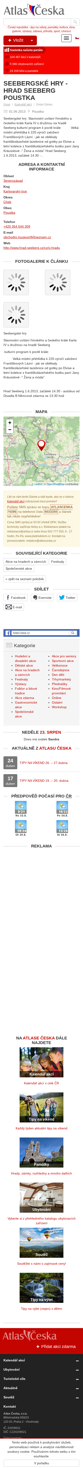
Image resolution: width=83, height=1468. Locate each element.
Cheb (7, 202)
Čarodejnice (60, 670)
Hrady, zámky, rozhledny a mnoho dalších (41, 1173)
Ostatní (57, 702)
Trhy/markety (61, 679)
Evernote (45, 598)
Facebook (18, 598)
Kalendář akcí (23, 104)
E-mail (17, 607)
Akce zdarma (24, 698)
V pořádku (41, 1463)
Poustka (9, 212)
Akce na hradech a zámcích (26, 561)
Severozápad (13, 180)
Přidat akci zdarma (58, 1346)
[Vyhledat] (75, 22)
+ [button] (9, 423)
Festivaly (57, 561)
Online (56, 698)
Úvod (6, 104)
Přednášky (59, 684)
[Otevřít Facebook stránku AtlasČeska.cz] (41, 633)
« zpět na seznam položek (25, 579)
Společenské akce (19, 568)
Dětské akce (24, 665)
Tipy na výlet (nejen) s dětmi (41, 1308)
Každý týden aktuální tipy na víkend (41, 1128)
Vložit (17, 40)
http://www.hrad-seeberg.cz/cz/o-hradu (31, 248)
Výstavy (20, 684)
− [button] (9, 430)
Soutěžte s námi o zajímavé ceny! (41, 1263)
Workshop (59, 707)
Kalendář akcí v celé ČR (41, 1083)
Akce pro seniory (64, 656)
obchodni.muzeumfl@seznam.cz (27, 237)
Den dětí (58, 675)
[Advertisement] (41, 892)
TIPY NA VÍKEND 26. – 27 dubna (44, 763)
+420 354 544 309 (16, 226)
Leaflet (38, 484)
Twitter (70, 598)
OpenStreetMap (55, 484)
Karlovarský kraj (15, 191)
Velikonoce (60, 665)
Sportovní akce (63, 661)
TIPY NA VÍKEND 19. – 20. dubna (44, 780)
